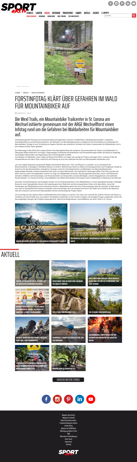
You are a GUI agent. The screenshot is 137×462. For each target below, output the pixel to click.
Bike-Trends (61, 16)
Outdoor (56, 13)
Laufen (39, 13)
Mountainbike (31, 16)
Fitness (30, 13)
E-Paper (105, 13)
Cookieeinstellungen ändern (68, 423)
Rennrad (42, 16)
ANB (68, 433)
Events (96, 13)
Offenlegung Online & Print (68, 431)
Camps (78, 13)
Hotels (87, 13)
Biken (47, 13)
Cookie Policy (68, 425)
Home (17, 93)
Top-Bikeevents (73, 16)
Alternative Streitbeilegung (68, 436)
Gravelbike (51, 16)
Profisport (68, 13)
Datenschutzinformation (68, 420)
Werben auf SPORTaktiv (68, 428)
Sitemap (68, 444)
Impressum (68, 441)
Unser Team (68, 439)
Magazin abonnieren (68, 415)
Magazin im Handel (69, 417)
